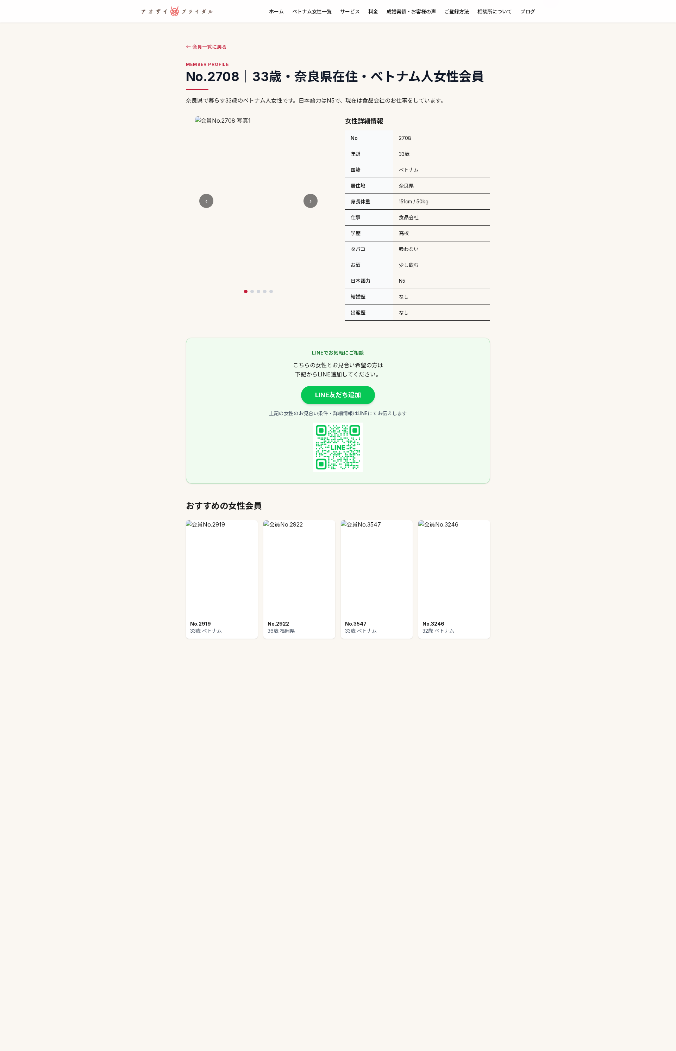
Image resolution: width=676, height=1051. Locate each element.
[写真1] (246, 291)
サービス (350, 11)
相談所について (494, 11)
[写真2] (252, 291)
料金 (373, 11)
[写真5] (271, 291)
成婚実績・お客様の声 (411, 11)
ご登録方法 (456, 11)
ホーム (276, 11)
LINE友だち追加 (338, 395)
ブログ (527, 11)
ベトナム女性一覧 (312, 11)
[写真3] (258, 291)
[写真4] (265, 291)
